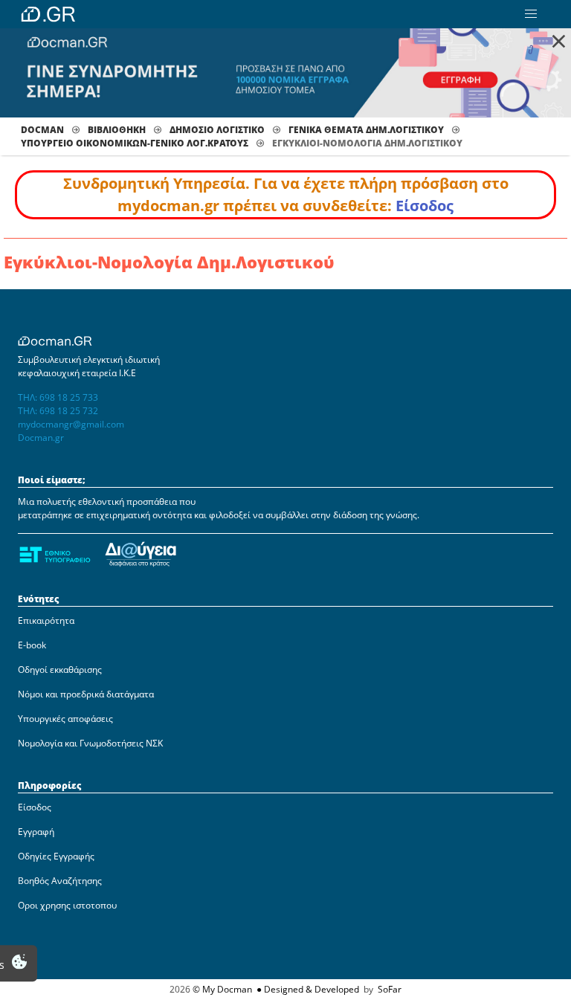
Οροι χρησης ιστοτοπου (67, 905)
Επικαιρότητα (46, 620)
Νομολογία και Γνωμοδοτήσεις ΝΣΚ (90, 743)
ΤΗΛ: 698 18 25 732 (58, 410)
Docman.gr (41, 437)
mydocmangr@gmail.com (71, 424)
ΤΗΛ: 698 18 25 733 (58, 397)
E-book (32, 645)
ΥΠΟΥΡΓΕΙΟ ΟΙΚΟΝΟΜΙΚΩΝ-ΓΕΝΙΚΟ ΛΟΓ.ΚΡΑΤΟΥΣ (134, 143)
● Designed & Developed (306, 989)
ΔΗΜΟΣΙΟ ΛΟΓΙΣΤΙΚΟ (217, 129)
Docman (42, 129)
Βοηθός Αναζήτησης (60, 880)
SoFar (389, 989)
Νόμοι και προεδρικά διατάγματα (86, 694)
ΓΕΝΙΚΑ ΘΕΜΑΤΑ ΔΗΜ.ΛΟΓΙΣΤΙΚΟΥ (366, 129)
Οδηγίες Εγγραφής (56, 856)
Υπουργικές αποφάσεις (65, 718)
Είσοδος (425, 206)
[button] (531, 14)
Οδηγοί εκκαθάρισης (60, 669)
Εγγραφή (36, 831)
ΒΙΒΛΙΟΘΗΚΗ (117, 129)
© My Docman (222, 989)
